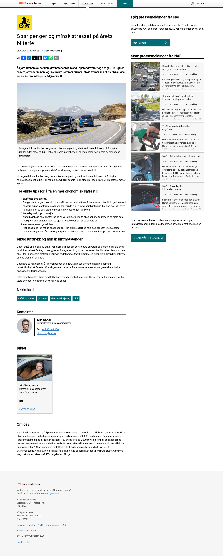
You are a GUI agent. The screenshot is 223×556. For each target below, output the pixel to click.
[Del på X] (34, 58)
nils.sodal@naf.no (46, 333)
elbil (76, 298)
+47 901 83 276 (50, 329)
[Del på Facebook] (23, 58)
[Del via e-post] (56, 58)
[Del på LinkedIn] (29, 58)
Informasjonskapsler (27, 530)
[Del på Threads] (39, 58)
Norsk (19, 542)
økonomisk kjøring (60, 298)
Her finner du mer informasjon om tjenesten (38, 493)
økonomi (42, 298)
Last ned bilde (27, 409)
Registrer (139, 42)
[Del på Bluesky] (45, 58)
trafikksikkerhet (26, 298)
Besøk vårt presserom (148, 237)
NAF (44, 50)
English (27, 542)
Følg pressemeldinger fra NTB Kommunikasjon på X (41, 525)
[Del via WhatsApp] (50, 58)
